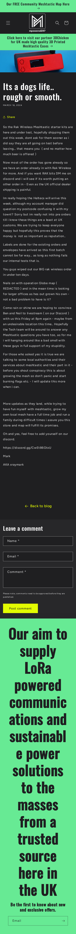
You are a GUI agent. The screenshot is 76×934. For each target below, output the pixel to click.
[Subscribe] (63, 921)
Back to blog (41, 506)
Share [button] (11, 117)
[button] (8, 22)
